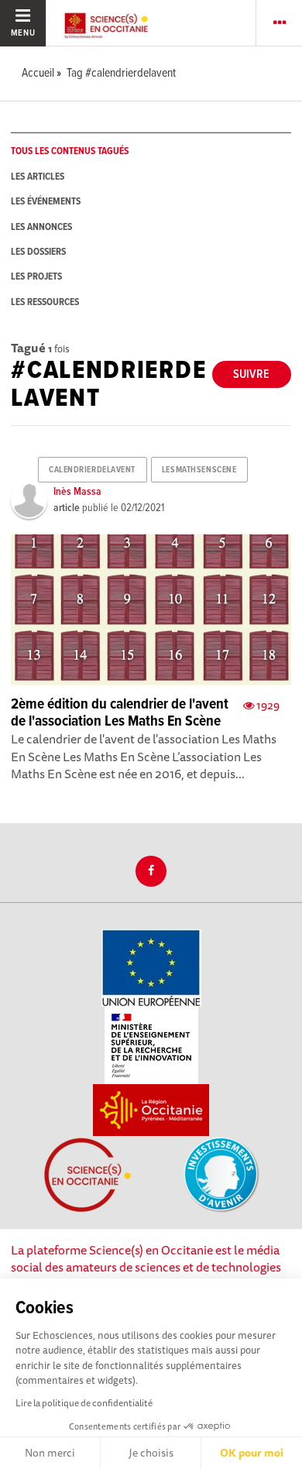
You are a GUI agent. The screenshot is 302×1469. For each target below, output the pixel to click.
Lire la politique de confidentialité (84, 1402)
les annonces (41, 227)
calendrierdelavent (92, 470)
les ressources (45, 302)
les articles (37, 177)
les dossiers (38, 252)
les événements (46, 201)
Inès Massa (77, 492)
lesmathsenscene (199, 470)
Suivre (251, 374)
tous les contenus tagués (70, 151)
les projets (36, 276)
